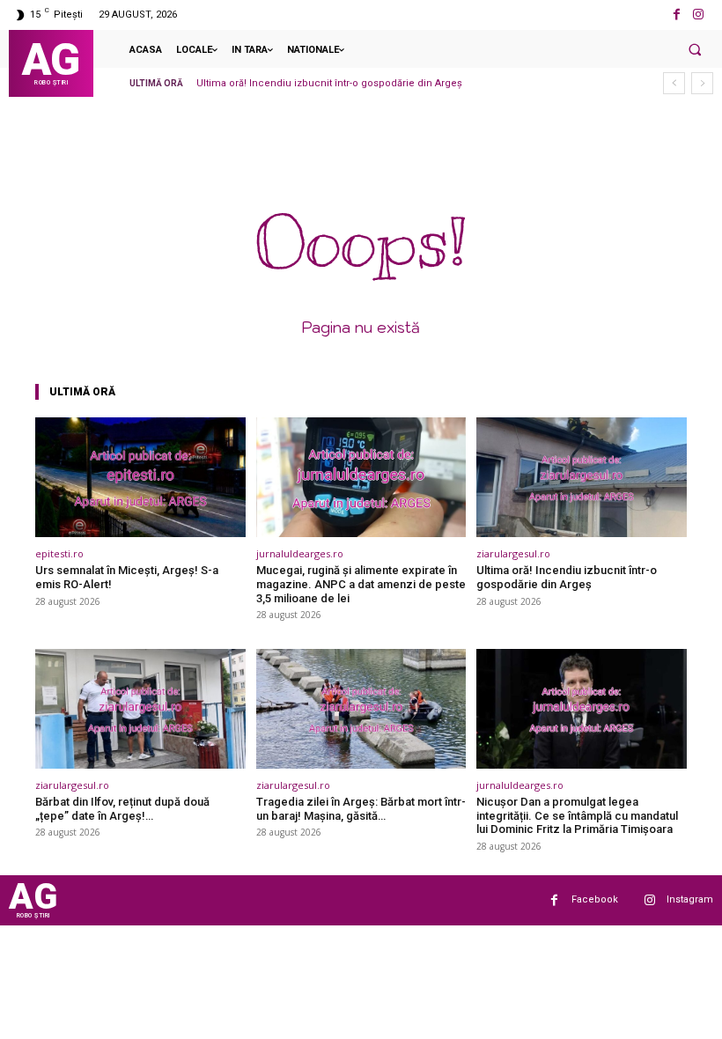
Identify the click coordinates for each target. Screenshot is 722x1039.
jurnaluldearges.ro (299, 553)
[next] (702, 83)
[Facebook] (677, 15)
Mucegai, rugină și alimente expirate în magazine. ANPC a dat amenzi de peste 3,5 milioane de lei (361, 584)
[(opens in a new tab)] (140, 477)
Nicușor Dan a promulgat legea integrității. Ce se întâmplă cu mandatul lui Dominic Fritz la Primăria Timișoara (577, 815)
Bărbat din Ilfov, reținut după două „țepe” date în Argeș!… (122, 808)
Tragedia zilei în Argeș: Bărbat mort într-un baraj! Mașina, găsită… (361, 808)
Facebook (594, 899)
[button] (694, 49)
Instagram (690, 899)
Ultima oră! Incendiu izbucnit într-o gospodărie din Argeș (329, 83)
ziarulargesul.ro (513, 553)
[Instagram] (699, 15)
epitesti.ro (59, 553)
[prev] (674, 83)
